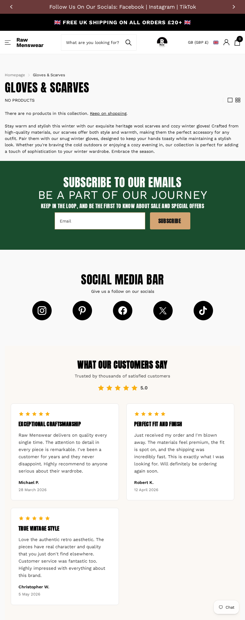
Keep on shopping (108, 113)
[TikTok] (203, 310)
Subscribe (170, 221)
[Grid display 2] (237, 100)
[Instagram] (42, 310)
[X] (163, 310)
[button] (12, 6)
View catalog (8, 42)
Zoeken (128, 42)
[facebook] (122, 310)
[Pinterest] (82, 310)
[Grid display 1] (230, 100)
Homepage (15, 75)
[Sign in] (226, 42)
